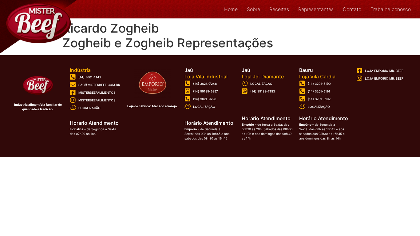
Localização (89, 108)
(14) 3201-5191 (319, 91)
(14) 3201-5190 (319, 83)
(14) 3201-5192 (319, 99)
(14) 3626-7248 (205, 83)
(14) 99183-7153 (262, 91)
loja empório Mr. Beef (384, 71)
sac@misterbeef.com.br (99, 85)
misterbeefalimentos (96, 92)
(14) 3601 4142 (89, 77)
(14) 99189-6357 (205, 91)
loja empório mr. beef (384, 78)
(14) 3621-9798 (204, 99)
